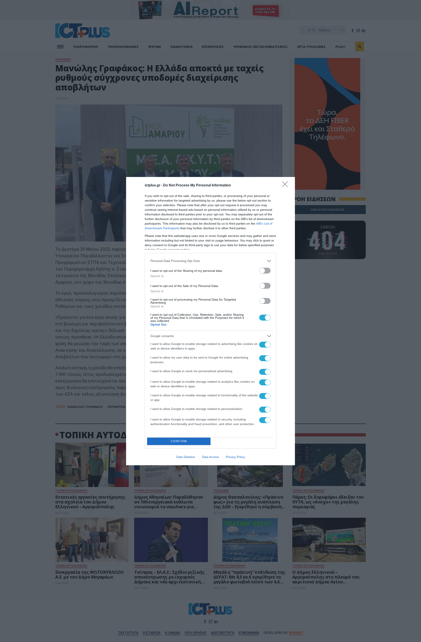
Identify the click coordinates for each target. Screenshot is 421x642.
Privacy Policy (235, 457)
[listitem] (210, 261)
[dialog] (210, 321)
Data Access (210, 457)
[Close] (286, 185)
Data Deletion (185, 457)
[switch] (265, 271)
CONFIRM (179, 441)
